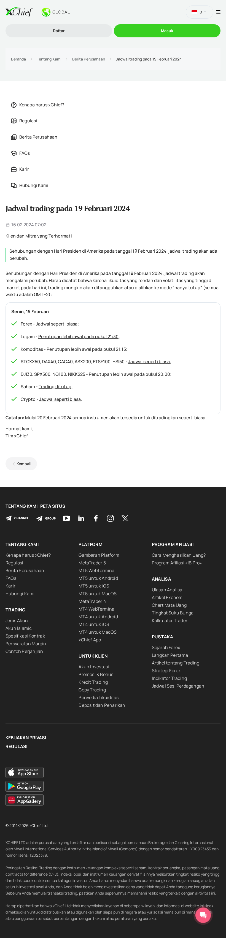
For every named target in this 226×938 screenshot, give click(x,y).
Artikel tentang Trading (176, 663)
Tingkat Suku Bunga (173, 613)
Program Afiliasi (173, 544)
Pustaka (162, 637)
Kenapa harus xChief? (41, 105)
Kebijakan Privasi (26, 738)
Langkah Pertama (170, 655)
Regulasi (28, 121)
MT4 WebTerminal (97, 609)
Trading (15, 610)
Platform (91, 544)
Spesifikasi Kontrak (25, 636)
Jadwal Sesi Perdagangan (178, 686)
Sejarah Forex (166, 647)
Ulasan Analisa (167, 590)
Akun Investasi (94, 667)
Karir (24, 169)
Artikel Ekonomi (168, 597)
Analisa (161, 579)
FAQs (24, 153)
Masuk (167, 30)
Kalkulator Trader (169, 620)
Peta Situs (52, 506)
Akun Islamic (19, 628)
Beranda (18, 59)
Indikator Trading (169, 678)
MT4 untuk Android (98, 617)
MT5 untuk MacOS (98, 594)
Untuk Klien (93, 656)
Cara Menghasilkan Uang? (179, 555)
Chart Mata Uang (169, 605)
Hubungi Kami (33, 185)
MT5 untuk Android (98, 578)
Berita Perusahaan (88, 59)
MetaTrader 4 (92, 601)
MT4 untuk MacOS (98, 632)
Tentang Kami (49, 59)
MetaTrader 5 (92, 563)
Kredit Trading (93, 682)
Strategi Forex (166, 670)
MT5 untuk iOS (94, 586)
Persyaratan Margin (26, 644)
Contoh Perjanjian (24, 651)
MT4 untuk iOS (94, 624)
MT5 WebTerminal (97, 570)
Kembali (24, 463)
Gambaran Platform (99, 555)
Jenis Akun (17, 620)
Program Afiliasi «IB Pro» (177, 563)
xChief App (90, 640)
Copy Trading (92, 690)
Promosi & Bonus (96, 674)
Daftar (59, 30)
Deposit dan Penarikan (102, 705)
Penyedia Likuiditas (99, 697)
